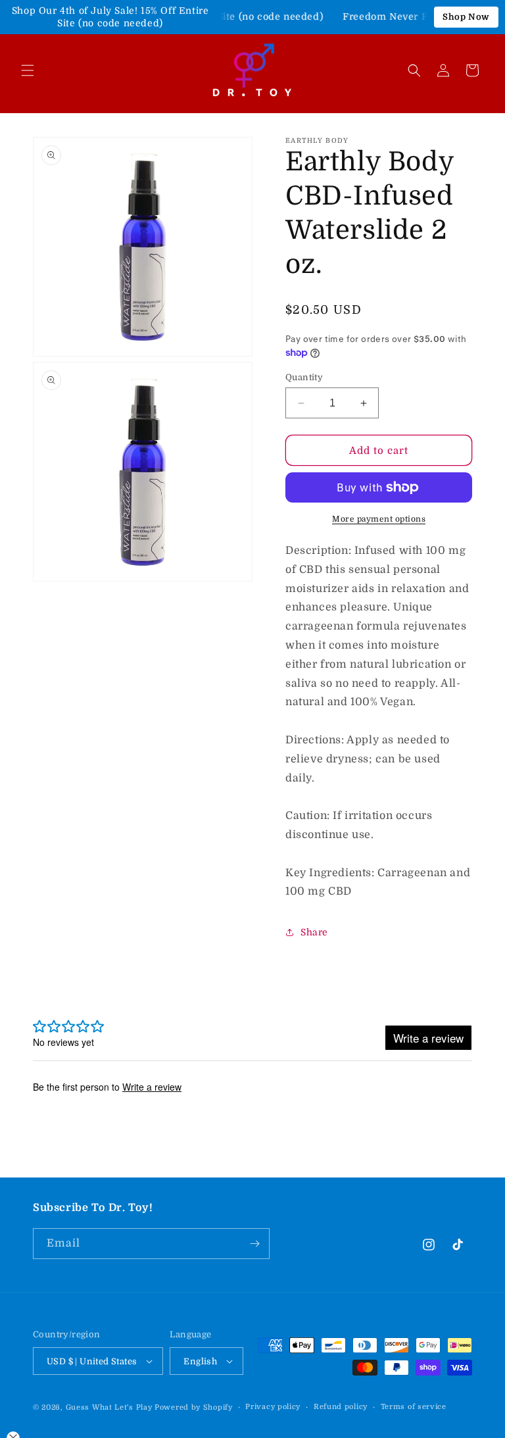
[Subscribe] (254, 1243)
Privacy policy (273, 1406)
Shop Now (466, 17)
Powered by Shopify (194, 1407)
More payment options (378, 519)
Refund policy (341, 1406)
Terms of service (413, 1406)
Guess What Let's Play (109, 1407)
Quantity (304, 377)
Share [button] (314, 932)
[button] (27, 70)
